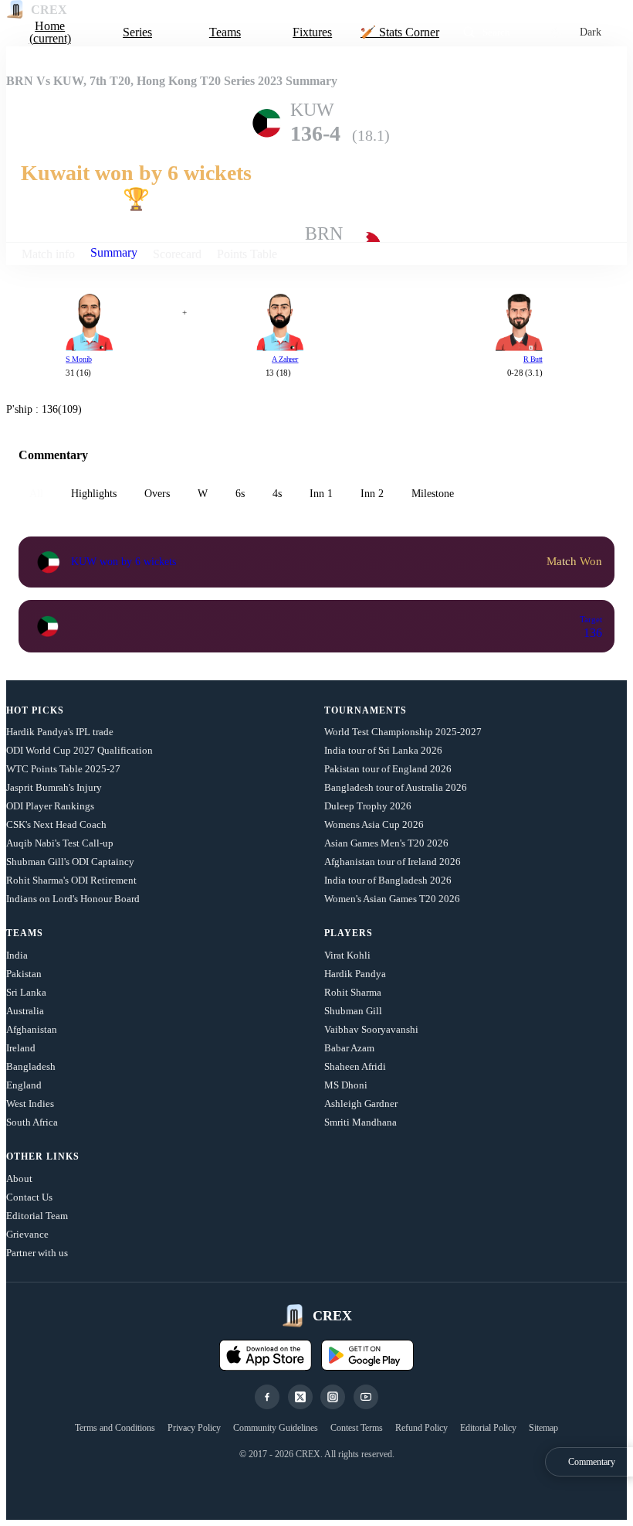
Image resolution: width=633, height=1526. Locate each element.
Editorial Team (37, 1215)
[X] (300, 1397)
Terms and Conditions (115, 1427)
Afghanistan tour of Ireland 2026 (392, 861)
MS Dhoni (345, 1085)
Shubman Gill (353, 1011)
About (19, 1178)
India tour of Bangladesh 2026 (388, 880)
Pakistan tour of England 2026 (388, 769)
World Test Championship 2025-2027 (403, 731)
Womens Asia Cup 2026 (374, 824)
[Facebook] (267, 1397)
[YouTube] (366, 1397)
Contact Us (29, 1197)
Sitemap (543, 1427)
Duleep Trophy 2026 (367, 806)
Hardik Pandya (355, 973)
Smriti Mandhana (360, 1122)
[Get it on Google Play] (367, 1355)
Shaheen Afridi (355, 1066)
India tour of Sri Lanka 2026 (383, 750)
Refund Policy (421, 1427)
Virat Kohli (347, 955)
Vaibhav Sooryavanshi (371, 1029)
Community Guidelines (275, 1427)
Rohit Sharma (352, 992)
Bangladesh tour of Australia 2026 (395, 787)
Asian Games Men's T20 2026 (386, 843)
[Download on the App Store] (265, 1355)
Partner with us (37, 1253)
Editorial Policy (488, 1427)
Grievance (27, 1234)
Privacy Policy (194, 1427)
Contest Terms (356, 1427)
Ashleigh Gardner (361, 1103)
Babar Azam (349, 1048)
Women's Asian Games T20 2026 (392, 898)
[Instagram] (332, 1397)
